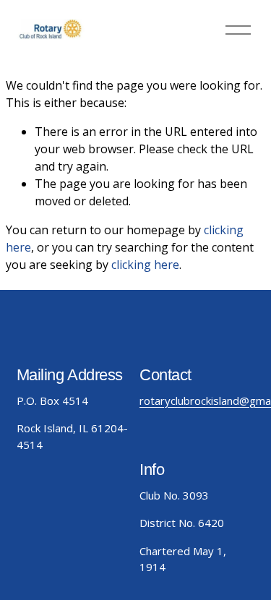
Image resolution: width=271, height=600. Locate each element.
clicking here (145, 265)
